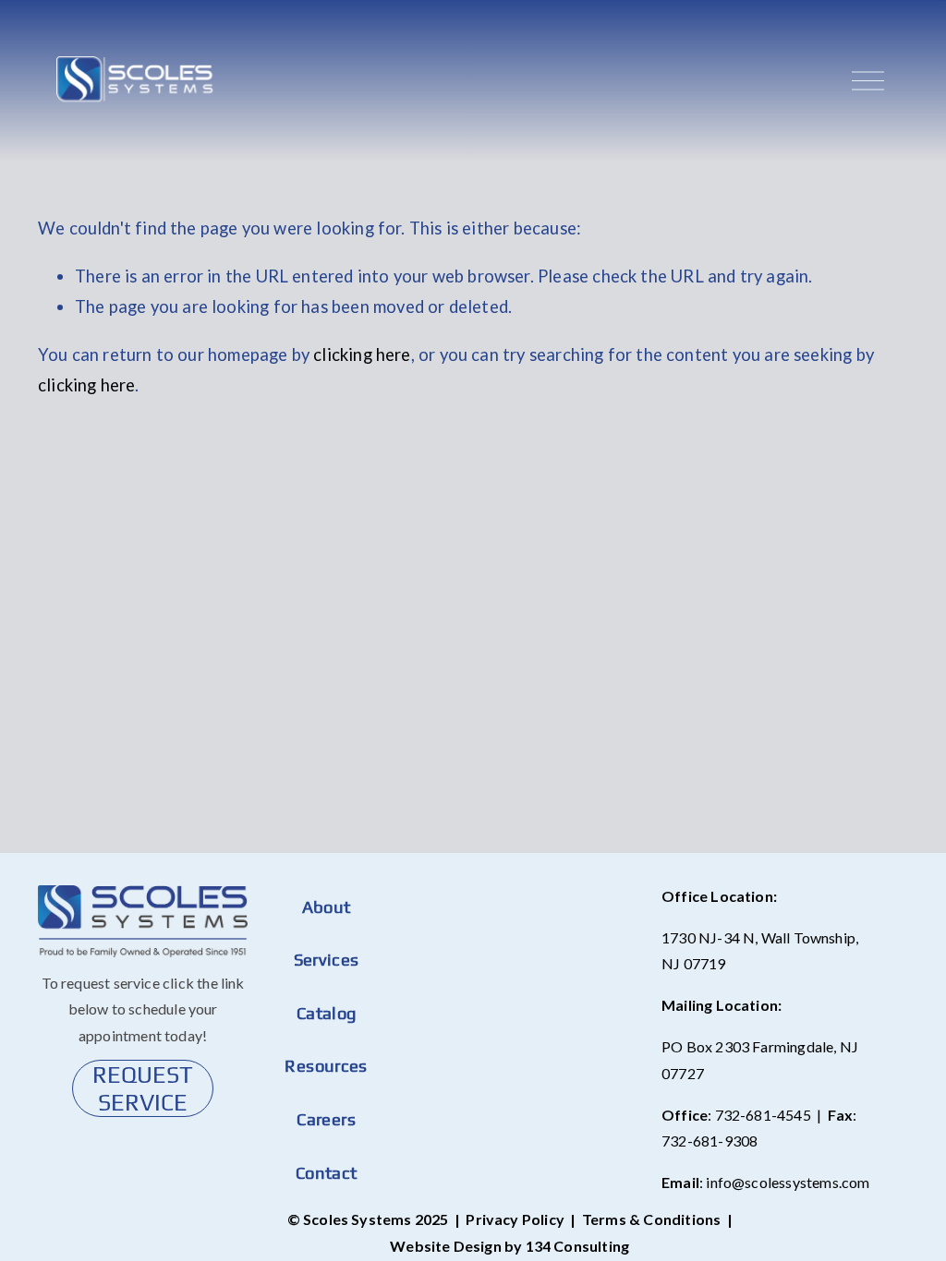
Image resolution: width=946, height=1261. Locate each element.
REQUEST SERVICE (142, 1088)
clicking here (361, 354)
